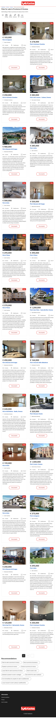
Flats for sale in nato (32, 670)
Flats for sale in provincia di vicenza (10, 662)
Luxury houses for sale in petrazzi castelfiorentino (14, 682)
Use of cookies (4, 702)
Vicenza (11, 7)
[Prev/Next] (4, 29)
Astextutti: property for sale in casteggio (11, 674)
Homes (7, 7)
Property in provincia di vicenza (9, 666)
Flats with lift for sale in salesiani (33, 674)
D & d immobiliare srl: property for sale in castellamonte (15, 678)
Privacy (3, 699)
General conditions (5, 697)
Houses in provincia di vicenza (28, 666)
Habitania (3, 7)
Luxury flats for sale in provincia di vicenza (12, 670)
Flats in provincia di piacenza (30, 662)
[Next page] (32, 655)
